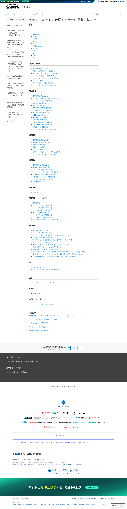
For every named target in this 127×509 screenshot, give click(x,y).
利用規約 (19, 361)
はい (74, 348)
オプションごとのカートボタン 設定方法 (46, 152)
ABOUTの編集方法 (39, 105)
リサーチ (69, 504)
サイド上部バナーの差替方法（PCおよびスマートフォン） (52, 235)
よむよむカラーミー (13, 372)
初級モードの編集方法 (40, 127)
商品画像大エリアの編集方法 (42, 110)
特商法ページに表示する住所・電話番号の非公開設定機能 (15, 105)
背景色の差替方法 (39, 182)
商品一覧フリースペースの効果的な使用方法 (48, 247)
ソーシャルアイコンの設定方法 (43, 170)
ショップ (43, 14)
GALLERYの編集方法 (40, 120)
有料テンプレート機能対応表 (38, 330)
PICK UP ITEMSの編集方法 (42, 108)
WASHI (35, 44)
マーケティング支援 (60, 504)
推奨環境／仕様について (41, 165)
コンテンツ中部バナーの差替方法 (44, 174)
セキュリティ (51, 504)
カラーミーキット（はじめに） (43, 304)
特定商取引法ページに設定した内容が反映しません (15, 95)
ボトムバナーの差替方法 (41, 212)
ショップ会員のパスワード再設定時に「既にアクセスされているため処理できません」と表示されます (15, 66)
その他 (103, 504)
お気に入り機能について (41, 80)
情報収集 (75, 504)
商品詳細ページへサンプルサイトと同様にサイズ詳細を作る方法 (54, 256)
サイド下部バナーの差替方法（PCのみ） (46, 237)
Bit (34, 53)
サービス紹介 (10, 361)
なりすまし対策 (77, 464)
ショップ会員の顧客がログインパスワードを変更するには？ (15, 85)
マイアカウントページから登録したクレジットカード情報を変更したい (15, 33)
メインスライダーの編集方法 (42, 101)
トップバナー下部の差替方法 (42, 217)
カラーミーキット (39, 58)
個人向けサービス (96, 504)
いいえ (81, 348)
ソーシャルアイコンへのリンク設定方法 (46, 85)
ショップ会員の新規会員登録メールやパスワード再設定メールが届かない (15, 54)
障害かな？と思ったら (14, 25)
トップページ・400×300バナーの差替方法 (47, 270)
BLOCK (35, 36)
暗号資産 (88, 504)
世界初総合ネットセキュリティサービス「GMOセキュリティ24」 (27, 462)
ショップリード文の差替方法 (42, 205)
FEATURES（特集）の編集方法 (43, 76)
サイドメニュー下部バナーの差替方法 (45, 172)
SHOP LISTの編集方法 (40, 117)
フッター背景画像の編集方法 (42, 124)
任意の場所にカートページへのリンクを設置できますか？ (15, 114)
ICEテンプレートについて (41, 267)
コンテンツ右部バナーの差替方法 (44, 179)
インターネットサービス (18, 504)
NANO (35, 55)
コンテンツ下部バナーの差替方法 (44, 177)
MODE (35, 48)
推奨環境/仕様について (40, 69)
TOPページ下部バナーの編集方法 (44, 71)
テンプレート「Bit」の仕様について (45, 283)
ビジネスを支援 (42, 504)
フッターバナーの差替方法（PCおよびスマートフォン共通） (53, 240)
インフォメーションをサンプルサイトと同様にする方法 (51, 245)
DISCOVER (36, 34)
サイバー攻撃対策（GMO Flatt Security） (63, 464)
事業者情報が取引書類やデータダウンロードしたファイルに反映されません (15, 43)
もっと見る (10, 121)
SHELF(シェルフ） (39, 46)
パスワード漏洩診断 (48, 462)
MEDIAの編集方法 (39, 115)
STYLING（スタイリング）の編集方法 (45, 73)
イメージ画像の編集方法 (41, 113)
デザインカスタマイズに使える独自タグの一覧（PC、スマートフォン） (53, 316)
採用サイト (70, 435)
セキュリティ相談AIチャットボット (75, 461)
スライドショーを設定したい (38, 327)
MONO (35, 39)
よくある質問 (34, 14)
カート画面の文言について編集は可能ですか (15, 77)
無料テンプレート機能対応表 (38, 323)
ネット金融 (81, 504)
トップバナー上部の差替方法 (42, 215)
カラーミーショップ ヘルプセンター (17, 14)
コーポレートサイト (59, 435)
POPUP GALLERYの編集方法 (42, 122)
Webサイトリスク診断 (60, 462)
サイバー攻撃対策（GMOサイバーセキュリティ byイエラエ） (37, 464)
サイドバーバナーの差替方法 (42, 210)
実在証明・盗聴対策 (17, 464)
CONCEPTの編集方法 (40, 103)
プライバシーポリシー (30, 361)
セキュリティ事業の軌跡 (88, 464)
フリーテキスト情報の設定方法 (43, 83)
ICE (34, 51)
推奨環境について (39, 203)
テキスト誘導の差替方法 (41, 142)
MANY (35, 41)
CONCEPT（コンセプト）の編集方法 (45, 78)
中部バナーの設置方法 (40, 145)
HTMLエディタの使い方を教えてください (43, 319)
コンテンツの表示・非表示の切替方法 (45, 98)
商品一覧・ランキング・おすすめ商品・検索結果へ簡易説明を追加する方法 (58, 254)
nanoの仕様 (37, 293)
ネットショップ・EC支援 (31, 504)
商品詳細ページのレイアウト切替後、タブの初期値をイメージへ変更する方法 (59, 252)
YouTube (24, 372)
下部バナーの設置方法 (40, 147)
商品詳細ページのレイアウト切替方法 (45, 220)
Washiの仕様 (37, 192)
